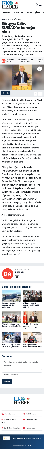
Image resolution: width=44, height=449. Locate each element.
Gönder (7, 381)
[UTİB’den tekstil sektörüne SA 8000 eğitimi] (32, 296)
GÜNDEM (6, 13)
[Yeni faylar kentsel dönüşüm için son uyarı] (32, 338)
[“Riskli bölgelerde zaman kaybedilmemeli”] (32, 317)
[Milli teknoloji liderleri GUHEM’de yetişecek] (11, 338)
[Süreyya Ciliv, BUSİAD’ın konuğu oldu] (22, 77)
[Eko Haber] (10, 4)
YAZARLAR (18, 13)
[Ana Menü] (40, 5)
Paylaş (7, 93)
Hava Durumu (10, 414)
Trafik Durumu (31, 414)
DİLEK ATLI (20, 272)
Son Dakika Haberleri (12, 428)
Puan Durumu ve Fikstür (9, 421)
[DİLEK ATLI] (7, 274)
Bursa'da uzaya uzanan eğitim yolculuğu (8, 305)
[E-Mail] (17, 277)
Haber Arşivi (30, 428)
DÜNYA (29, 13)
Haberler (5, 19)
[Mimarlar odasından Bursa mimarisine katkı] (11, 317)
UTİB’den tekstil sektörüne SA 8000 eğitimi (31, 305)
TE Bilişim (27, 446)
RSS (7, 438)
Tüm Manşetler (31, 420)
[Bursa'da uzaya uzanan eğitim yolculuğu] (11, 296)
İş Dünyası (16, 19)
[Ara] (37, 5)
